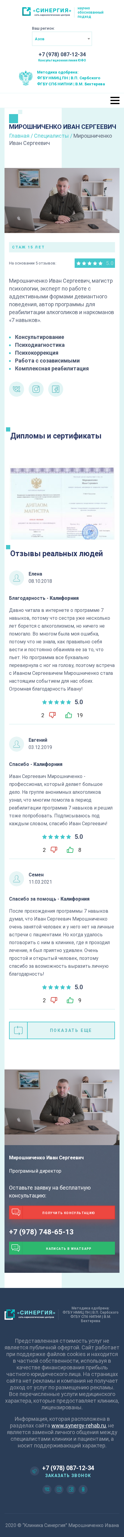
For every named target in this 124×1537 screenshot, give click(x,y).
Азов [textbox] (40, 39)
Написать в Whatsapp (69, 1248)
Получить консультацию (68, 1213)
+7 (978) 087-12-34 (62, 54)
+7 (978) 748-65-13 (41, 1232)
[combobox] (62, 38)
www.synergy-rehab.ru (78, 1425)
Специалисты (51, 136)
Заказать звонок (68, 1475)
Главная (19, 136)
